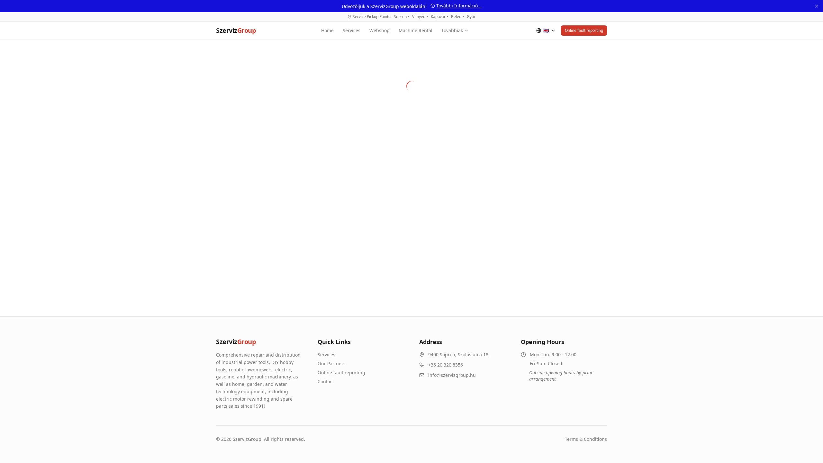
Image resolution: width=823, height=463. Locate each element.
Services (351, 30)
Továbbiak (452, 30)
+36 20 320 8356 (445, 365)
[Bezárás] (816, 6)
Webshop (379, 30)
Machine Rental (415, 30)
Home (327, 30)
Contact (326, 381)
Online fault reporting (584, 30)
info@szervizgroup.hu (452, 375)
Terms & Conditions (586, 439)
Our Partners (332, 363)
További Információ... (459, 6)
